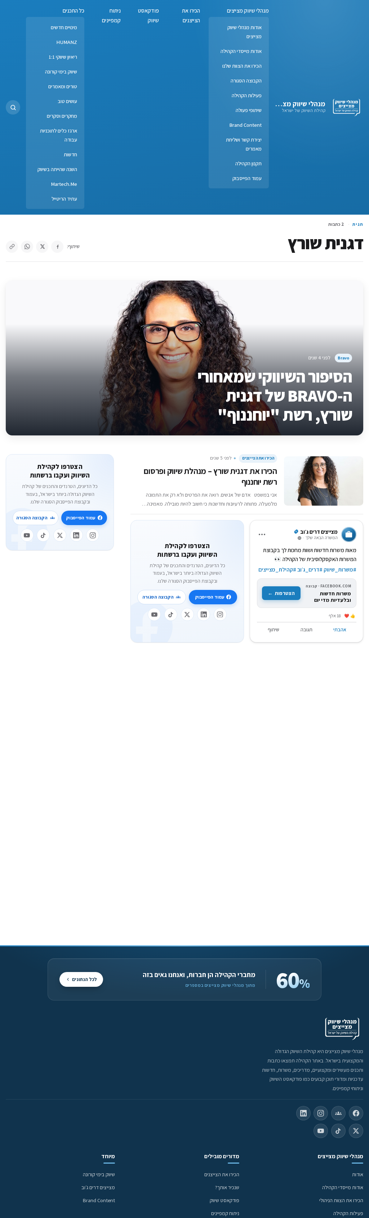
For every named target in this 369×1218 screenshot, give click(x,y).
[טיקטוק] (170, 614)
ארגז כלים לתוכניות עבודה (58, 135)
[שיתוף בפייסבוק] (57, 247)
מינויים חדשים (64, 27)
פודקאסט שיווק (148, 15)
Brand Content (245, 124)
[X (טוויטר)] (356, 1131)
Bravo (343, 358)
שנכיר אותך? (227, 1187)
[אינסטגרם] (220, 614)
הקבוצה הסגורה (246, 80)
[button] (13, 107)
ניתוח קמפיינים (111, 15)
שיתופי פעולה (249, 110)
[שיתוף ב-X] (42, 247)
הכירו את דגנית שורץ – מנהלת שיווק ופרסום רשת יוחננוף (210, 476)
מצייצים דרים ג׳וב (98, 1187)
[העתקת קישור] (12, 247)
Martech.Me (64, 183)
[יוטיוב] (154, 614)
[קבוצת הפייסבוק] (338, 1113)
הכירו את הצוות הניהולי (341, 1200)
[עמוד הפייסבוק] (356, 1113)
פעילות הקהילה (247, 95)
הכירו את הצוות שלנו (242, 65)
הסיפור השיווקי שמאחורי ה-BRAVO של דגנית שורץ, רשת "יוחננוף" (274, 395)
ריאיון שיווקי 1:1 (63, 56)
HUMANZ (66, 42)
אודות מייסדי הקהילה (241, 51)
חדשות (70, 154)
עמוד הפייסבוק (247, 178)
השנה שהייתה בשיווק (57, 169)
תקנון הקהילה (248, 163)
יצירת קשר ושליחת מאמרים (244, 144)
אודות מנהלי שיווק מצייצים (244, 32)
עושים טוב (67, 101)
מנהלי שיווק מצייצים (297, 103)
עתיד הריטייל (64, 198)
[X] (187, 614)
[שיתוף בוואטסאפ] (27, 247)
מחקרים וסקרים (62, 115)
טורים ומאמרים (62, 86)
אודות (357, 1174)
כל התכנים (73, 10)
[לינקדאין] (203, 614)
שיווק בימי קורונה (61, 71)
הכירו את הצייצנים (191, 15)
